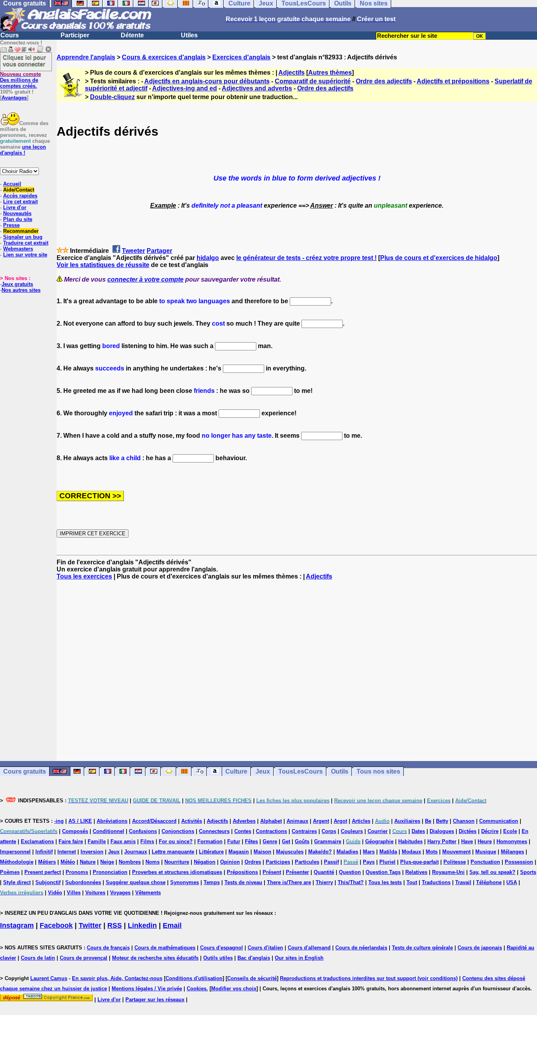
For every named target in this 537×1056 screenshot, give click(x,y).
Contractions (271, 831)
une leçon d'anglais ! (23, 150)
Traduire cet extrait (25, 243)
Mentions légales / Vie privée (147, 988)
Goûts (302, 841)
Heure (485, 841)
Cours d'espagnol (221, 948)
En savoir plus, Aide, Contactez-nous (117, 978)
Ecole (510, 831)
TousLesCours (300, 771)
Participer (75, 35)
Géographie (379, 841)
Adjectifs (291, 72)
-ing (59, 821)
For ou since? (176, 841)
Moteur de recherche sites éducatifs (155, 958)
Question (350, 872)
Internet (66, 852)
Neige (107, 862)
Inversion (92, 852)
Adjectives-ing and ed (184, 88)
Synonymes (184, 882)
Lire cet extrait (20, 202)
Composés (75, 831)
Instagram (17, 925)
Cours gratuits (24, 771)
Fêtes (251, 841)
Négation (204, 862)
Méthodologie (16, 862)
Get (286, 841)
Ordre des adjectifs (384, 81)
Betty (442, 821)
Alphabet (271, 821)
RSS (114, 925)
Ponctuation (485, 862)
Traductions (436, 882)
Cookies (196, 988)
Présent (272, 872)
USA (511, 882)
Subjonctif (48, 882)
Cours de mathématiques (164, 948)
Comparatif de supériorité (313, 81)
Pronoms (77, 872)
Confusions (143, 831)
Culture (236, 771)
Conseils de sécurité (252, 978)
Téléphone (489, 882)
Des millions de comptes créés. (20, 80)
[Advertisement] (297, 671)
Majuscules (289, 852)
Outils (339, 771)
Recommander (21, 231)
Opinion (230, 862)
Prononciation (110, 872)
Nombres (130, 862)
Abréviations (112, 821)
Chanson (463, 821)
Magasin (238, 852)
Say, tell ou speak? (492, 872)
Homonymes (512, 841)
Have (467, 841)
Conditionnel (108, 831)
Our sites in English (299, 958)
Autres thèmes (330, 72)
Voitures (95, 893)
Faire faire (71, 841)
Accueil (12, 184)
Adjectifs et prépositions (453, 81)
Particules (307, 862)
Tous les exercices (84, 576)
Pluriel (387, 862)
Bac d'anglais (253, 958)
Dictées (467, 831)
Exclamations (37, 841)
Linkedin (142, 925)
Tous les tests (385, 882)
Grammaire (327, 841)
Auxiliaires (407, 821)
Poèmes (10, 872)
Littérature (211, 852)
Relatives (416, 872)
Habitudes (410, 841)
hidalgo (208, 257)
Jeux (263, 771)
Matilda (388, 852)
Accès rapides (20, 196)
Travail (463, 882)
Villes (74, 893)
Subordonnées (83, 882)
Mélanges (512, 852)
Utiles (189, 35)
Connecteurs (214, 831)
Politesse (454, 862)
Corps (329, 831)
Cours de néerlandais (361, 948)
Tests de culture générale (422, 948)
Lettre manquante (173, 852)
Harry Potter (441, 841)
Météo (68, 862)
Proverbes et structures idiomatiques (177, 872)
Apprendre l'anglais (86, 57)
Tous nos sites (378, 771)
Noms (152, 862)
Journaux (135, 852)
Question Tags (383, 872)
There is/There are (289, 882)
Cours (9, 35)
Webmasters (18, 249)
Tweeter (133, 250)
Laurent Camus (48, 978)
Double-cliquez (112, 97)
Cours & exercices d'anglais (164, 57)
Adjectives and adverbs (257, 88)
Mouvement (456, 852)
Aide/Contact (18, 190)
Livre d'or (14, 207)
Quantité (324, 872)
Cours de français (108, 948)
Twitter (90, 925)
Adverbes (244, 821)
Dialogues (442, 831)
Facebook (56, 925)
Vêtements (148, 893)
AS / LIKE (80, 821)
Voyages (120, 893)
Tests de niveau (243, 882)
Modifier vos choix (233, 988)
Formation (210, 841)
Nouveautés (17, 213)
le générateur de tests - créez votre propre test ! (306, 257)
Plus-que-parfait (419, 862)
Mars (369, 852)
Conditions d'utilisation (194, 978)
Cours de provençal (83, 958)
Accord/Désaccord (154, 821)
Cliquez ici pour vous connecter (24, 60)
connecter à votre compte (145, 279)
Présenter (297, 872)
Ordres (253, 862)
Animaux (297, 821)
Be (428, 821)
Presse (11, 225)
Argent (321, 821)
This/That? (351, 882)
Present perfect (42, 872)
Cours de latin (38, 958)
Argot (340, 821)
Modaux (411, 852)
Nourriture (176, 862)
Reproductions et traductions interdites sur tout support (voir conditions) (369, 978)
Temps (212, 882)
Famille (97, 841)
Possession (519, 862)
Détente (132, 35)
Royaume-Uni (448, 872)
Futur (233, 841)
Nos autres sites (21, 290)
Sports (528, 872)
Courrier (378, 831)
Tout (411, 882)
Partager (159, 250)
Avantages (14, 98)
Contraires (304, 831)
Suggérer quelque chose (136, 882)
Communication (498, 821)
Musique (485, 852)
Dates (418, 831)
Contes (242, 831)
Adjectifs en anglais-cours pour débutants (207, 81)
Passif (331, 862)
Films (147, 841)
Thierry (324, 882)
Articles (361, 821)
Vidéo (55, 893)
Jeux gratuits (17, 284)
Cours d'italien (265, 948)
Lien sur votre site (25, 255)
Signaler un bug (22, 237)
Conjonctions (178, 831)
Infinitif (44, 852)
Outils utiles (218, 958)
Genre (270, 841)
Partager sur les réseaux (154, 1000)
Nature (88, 862)
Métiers (47, 862)
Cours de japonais (480, 948)
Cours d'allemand (309, 948)
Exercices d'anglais (241, 57)
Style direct (17, 882)
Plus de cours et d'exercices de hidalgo (438, 257)
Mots (432, 852)
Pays (369, 862)
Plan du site (17, 219)
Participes (278, 862)
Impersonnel (15, 852)
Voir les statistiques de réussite (103, 265)
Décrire (489, 831)
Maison (262, 852)
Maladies (347, 852)
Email (172, 925)
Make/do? (320, 852)
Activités (191, 821)
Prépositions (242, 872)
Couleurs (352, 831)
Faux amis (123, 841)
